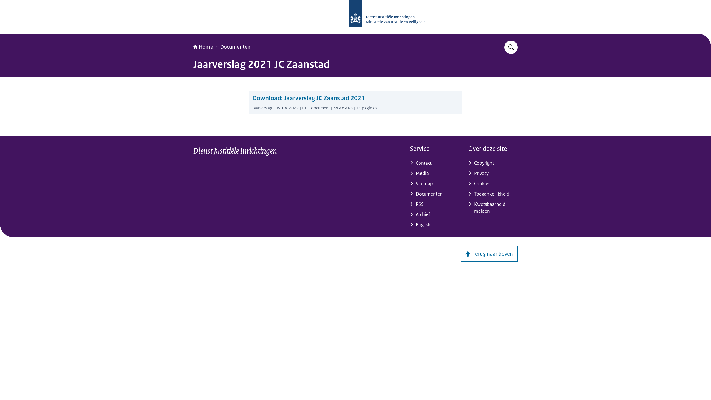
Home (206, 47)
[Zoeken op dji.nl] (511, 47)
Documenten (235, 47)
